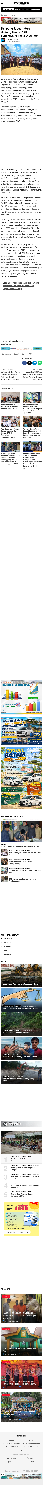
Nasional (36, 1165)
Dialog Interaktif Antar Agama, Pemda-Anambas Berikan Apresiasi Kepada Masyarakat (32, 374)
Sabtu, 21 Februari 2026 (11, 1321)
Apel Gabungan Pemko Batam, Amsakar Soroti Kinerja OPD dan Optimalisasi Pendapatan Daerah (10, 433)
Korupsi (7, 947)
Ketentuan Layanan (11, 1443)
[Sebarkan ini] (24, 363)
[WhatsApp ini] (40, 363)
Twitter (32, 1458)
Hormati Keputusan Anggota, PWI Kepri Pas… (25, 871)
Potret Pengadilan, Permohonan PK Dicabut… (21, 1008)
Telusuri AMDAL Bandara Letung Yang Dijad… (18, 1080)
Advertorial (13, 877)
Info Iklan (31, 1440)
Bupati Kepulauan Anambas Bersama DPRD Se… (20, 846)
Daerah (3, 844)
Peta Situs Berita (31, 1447)
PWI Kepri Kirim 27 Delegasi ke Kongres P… (23, 1169)
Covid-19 (7, 943)
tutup (2, 1474)
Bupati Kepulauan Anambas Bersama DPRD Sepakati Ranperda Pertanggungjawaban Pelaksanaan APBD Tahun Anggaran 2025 (10, 458)
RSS (32, 1462)
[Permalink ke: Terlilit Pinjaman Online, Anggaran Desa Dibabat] (21, 1024)
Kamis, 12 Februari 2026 (11, 1420)
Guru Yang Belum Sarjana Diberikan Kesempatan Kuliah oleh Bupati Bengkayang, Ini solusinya (10, 374)
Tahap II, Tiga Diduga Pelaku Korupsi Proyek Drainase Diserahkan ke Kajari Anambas (19, 1315)
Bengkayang (6, 354)
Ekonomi (7, 954)
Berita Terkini (19, 850)
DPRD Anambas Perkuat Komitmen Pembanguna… (23, 880)
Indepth (6, 982)
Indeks (11, 1440)
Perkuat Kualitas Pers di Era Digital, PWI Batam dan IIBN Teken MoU (10, 406)
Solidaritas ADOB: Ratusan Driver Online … (24, 1160)
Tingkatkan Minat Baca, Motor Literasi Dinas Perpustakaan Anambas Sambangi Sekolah (21, 1414)
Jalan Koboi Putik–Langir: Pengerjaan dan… (20, 984)
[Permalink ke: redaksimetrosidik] (3, 40)
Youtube (13, 1462)
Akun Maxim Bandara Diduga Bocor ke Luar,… (25, 1177)
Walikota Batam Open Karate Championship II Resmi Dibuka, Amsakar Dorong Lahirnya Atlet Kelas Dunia (32, 433)
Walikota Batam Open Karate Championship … (20, 862)
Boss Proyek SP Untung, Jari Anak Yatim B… (21, 1057)
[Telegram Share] (34, 363)
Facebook (13, 1458)
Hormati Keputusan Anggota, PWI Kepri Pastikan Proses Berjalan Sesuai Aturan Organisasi (32, 408)
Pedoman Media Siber (31, 1443)
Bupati (16, 354)
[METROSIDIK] (21, 3)
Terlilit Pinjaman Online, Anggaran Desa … (20, 1032)
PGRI (30, 354)
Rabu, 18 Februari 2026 (10, 1354)
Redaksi (21, 1450)
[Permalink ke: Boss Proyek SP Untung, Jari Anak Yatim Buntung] (21, 1048)
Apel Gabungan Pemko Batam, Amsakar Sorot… (25, 854)
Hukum (35, 1183)
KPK (5, 950)
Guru (24, 354)
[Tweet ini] (29, 363)
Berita (11, 850)
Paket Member (12, 1447)
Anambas (8, 939)
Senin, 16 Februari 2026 (11, 1387)
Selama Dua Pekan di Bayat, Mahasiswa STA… (22, 1195)
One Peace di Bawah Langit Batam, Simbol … (25, 1186)
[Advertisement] (21, 145)
